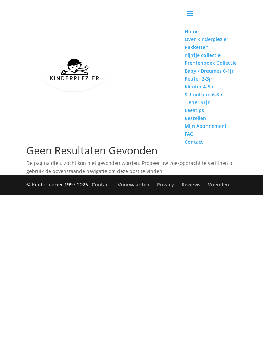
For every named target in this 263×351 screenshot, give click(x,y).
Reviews (190, 184)
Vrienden (218, 184)
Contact (101, 184)
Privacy (165, 184)
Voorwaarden (133, 184)
